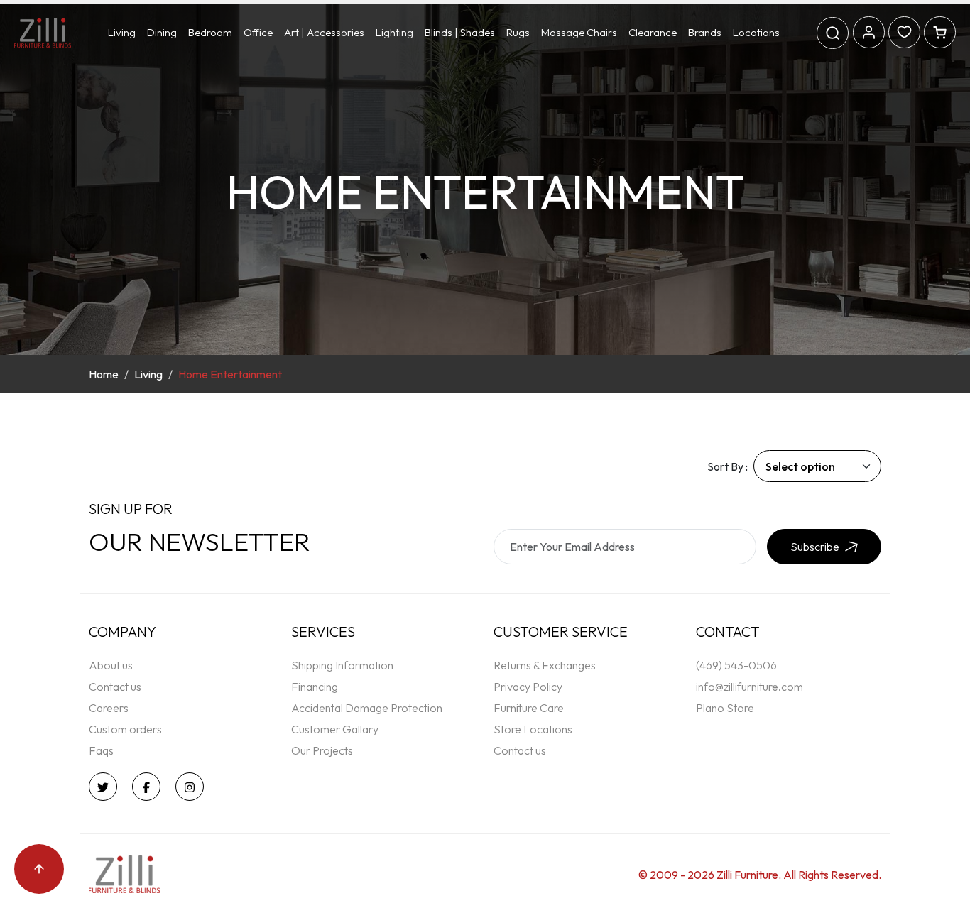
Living (122, 32)
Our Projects (322, 750)
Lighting (394, 32)
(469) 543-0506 (736, 665)
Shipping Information (342, 665)
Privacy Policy (528, 686)
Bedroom (210, 32)
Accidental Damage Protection (366, 708)
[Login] (869, 30)
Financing (314, 686)
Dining (162, 32)
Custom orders (125, 729)
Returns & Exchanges (545, 665)
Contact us (115, 686)
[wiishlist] (904, 30)
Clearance (652, 32)
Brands (704, 32)
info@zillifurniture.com (749, 686)
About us (111, 665)
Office (258, 32)
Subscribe (814, 547)
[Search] (832, 33)
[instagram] (193, 786)
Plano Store (725, 708)
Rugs (518, 32)
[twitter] (106, 786)
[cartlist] (940, 30)
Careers (109, 708)
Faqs (101, 750)
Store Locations (533, 729)
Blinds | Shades (460, 32)
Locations (756, 32)
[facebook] (150, 786)
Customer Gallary (334, 729)
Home (104, 374)
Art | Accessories (324, 32)
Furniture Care (529, 708)
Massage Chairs (579, 32)
